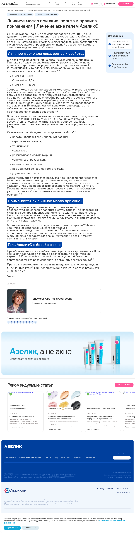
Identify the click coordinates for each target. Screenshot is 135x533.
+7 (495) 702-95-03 (25, 504)
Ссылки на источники (121, 458)
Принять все (12, 528)
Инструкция (110, 3)
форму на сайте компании (37, 501)
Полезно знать (81, 3)
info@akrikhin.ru (69, 476)
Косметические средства (47, 14)
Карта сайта (121, 454)
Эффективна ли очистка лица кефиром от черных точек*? (100, 417)
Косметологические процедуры (17, 408)
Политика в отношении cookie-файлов (119, 477)
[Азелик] (7, 4)
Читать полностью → (17, 427)
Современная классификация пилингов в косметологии (61, 417)
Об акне (73, 3)
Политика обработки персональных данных (117, 475)
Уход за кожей (68, 408)
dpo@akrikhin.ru (66, 477)
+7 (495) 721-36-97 (54, 476)
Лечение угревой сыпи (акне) (20, 14)
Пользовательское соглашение (121, 472)
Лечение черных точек (109, 408)
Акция (96, 3)
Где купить (126, 3)
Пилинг (51, 3)
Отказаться (30, 528)
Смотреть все (124, 385)
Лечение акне (17, 3)
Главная (10, 10)
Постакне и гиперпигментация (33, 3)
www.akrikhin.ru (123, 492)
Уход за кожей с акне (61, 3)
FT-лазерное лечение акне (21, 416)
